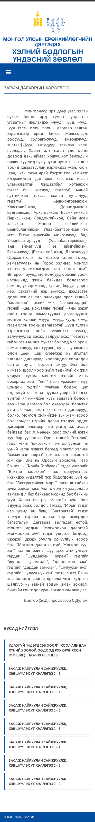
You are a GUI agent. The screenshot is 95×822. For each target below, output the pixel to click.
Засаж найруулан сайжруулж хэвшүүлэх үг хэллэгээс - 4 (37, 744)
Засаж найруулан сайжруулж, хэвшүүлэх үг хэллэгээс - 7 (38, 689)
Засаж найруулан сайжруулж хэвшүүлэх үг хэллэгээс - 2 (37, 781)
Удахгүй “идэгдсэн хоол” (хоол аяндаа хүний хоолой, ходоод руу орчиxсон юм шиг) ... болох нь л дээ (47, 650)
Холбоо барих (24, 817)
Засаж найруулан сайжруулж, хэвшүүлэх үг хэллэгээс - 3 (38, 763)
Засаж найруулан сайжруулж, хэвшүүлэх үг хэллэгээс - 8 (38, 671)
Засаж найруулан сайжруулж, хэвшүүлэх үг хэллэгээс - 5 (38, 726)
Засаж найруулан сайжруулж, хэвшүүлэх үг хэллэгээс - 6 (38, 707)
